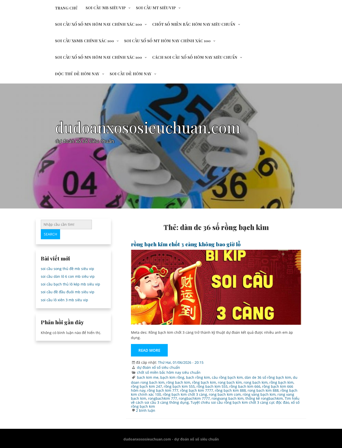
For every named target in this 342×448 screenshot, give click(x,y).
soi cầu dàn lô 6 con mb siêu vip (68, 276)
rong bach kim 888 (263, 390)
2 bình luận (145, 410)
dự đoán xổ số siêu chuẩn (158, 367)
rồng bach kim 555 (212, 386)
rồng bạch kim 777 (162, 390)
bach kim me (147, 377)
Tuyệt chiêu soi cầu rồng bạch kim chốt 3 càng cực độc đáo (240, 402)
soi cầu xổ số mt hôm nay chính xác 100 (167, 40)
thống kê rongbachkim (264, 398)
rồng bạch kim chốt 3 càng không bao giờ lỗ (186, 244)
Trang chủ (66, 8)
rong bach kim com (225, 394)
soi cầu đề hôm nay (130, 73)
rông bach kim (178, 382)
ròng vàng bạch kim (259, 394)
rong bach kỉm (230, 382)
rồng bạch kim (204, 382)
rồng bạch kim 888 (230, 390)
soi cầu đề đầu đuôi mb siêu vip (67, 292)
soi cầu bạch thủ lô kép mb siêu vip (70, 284)
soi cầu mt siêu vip (156, 7)
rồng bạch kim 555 (179, 386)
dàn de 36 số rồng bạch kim (268, 377)
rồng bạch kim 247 (146, 386)
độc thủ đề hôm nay (77, 73)
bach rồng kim (198, 377)
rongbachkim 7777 (194, 398)
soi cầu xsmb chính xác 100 (84, 40)
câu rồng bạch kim (227, 377)
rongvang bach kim (228, 398)
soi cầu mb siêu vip (106, 7)
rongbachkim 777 (162, 398)
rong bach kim (256, 382)
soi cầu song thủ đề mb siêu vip (67, 268)
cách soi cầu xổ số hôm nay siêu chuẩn (194, 57)
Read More (149, 350)
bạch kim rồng (172, 377)
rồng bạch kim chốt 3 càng (185, 394)
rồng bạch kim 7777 (196, 390)
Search (50, 234)
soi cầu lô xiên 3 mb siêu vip (64, 300)
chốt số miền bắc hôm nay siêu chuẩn (193, 24)
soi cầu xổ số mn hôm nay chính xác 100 (98, 24)
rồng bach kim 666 (244, 386)
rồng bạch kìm (281, 382)
